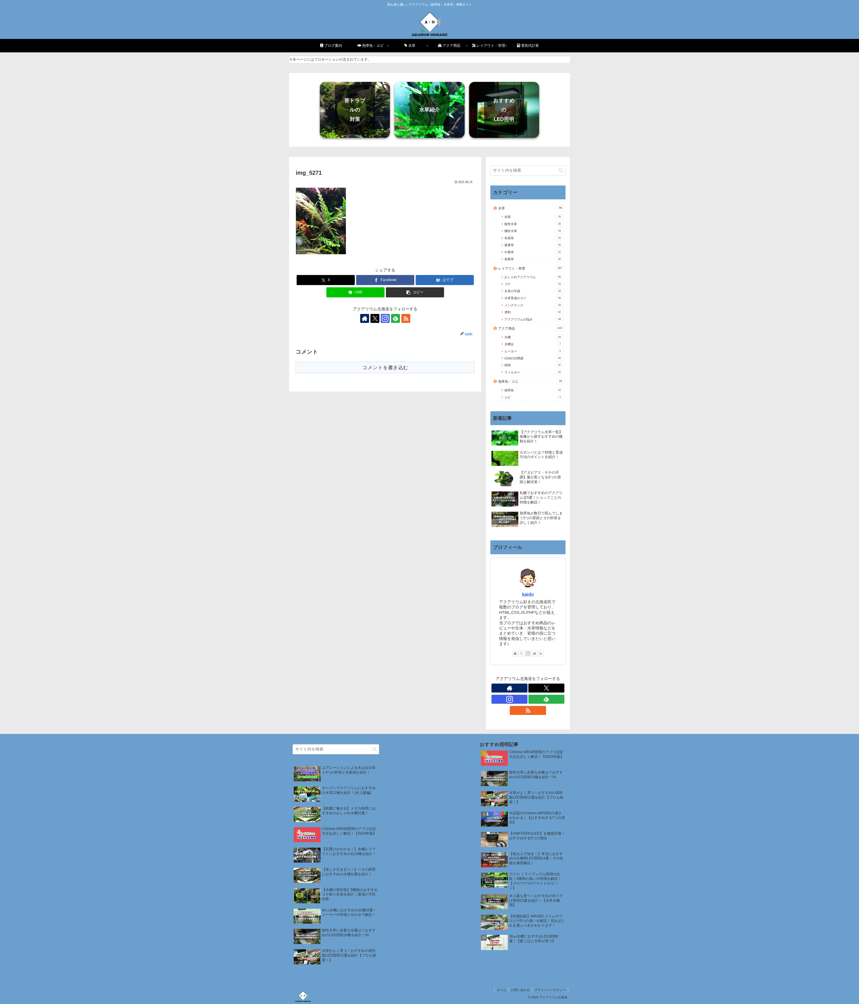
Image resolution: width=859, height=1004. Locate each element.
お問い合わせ (520, 990)
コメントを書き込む (385, 367)
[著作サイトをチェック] (364, 318)
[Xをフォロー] (374, 318)
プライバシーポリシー (550, 990)
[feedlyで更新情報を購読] (395, 318)
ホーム (501, 990)
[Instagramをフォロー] (385, 318)
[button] (415, 292)
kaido (528, 594)
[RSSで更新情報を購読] (405, 318)
